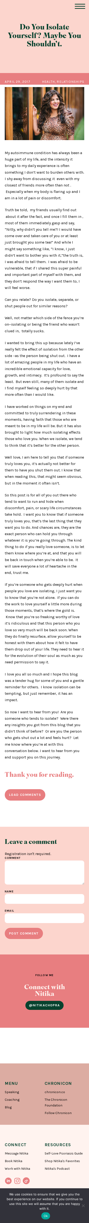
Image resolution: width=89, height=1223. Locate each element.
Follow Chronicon (58, 1113)
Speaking (12, 1092)
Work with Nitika (17, 1169)
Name (9, 891)
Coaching (12, 1100)
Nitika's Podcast (57, 1169)
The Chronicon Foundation (56, 1102)
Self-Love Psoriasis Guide (64, 1153)
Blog (8, 1107)
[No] (83, 1205)
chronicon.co (55, 1092)
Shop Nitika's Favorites (62, 1161)
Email (9, 910)
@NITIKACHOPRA (44, 1005)
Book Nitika (13, 1161)
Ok (46, 1216)
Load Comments (25, 795)
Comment (13, 858)
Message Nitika (16, 1153)
